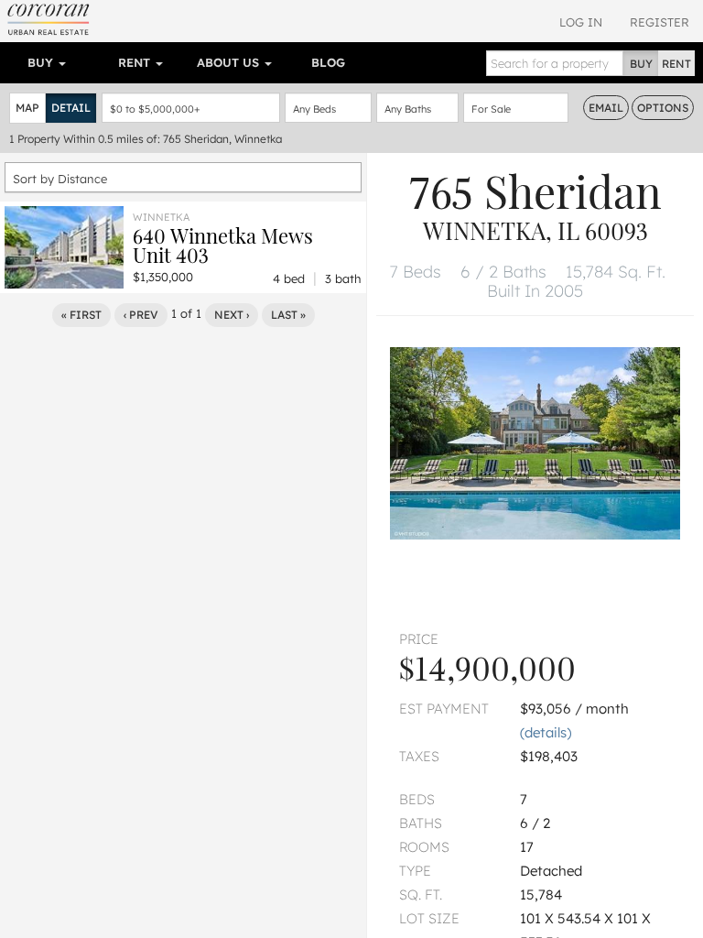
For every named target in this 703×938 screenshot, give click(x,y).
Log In (580, 22)
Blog (328, 62)
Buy (42, 62)
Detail (71, 108)
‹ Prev (141, 315)
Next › (231, 315)
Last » (288, 315)
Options (662, 108)
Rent (136, 62)
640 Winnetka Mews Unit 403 (223, 245)
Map (27, 108)
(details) (545, 732)
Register (659, 22)
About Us (230, 62)
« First (81, 315)
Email (606, 108)
